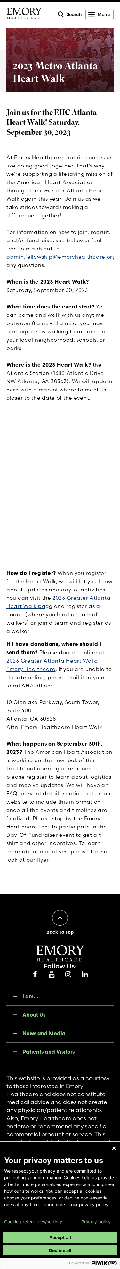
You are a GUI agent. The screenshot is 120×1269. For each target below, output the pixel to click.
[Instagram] (68, 974)
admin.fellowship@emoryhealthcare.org (61, 257)
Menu (104, 14)
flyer (43, 860)
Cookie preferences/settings (33, 1221)
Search (74, 14)
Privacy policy (96, 1221)
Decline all (60, 1250)
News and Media (44, 1033)
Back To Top (60, 932)
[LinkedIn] (85, 974)
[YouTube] (52, 974)
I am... (30, 996)
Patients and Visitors (48, 1052)
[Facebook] (35, 974)
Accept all (60, 1237)
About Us (33, 1015)
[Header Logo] (24, 14)
